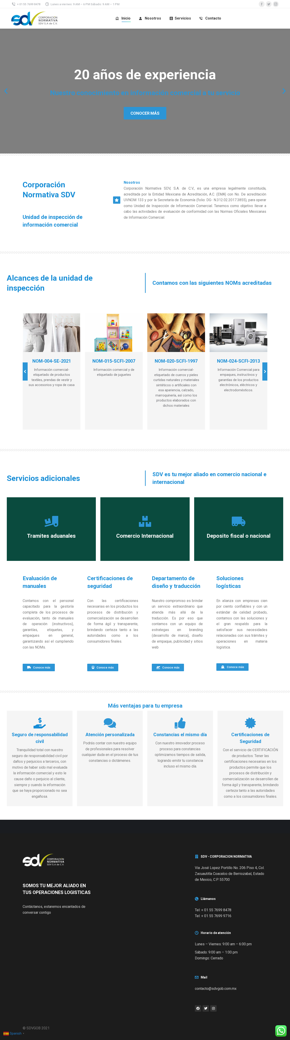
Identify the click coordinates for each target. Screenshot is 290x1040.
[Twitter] (206, 1008)
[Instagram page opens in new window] (276, 4)
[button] (6, 91)
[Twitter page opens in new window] (269, 4)
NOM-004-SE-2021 (51, 361)
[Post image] (51, 332)
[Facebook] (198, 1008)
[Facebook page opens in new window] (262, 4)
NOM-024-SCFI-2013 (238, 361)
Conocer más (145, 113)
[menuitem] (122, 18)
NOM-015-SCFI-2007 (113, 361)
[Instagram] (213, 1008)
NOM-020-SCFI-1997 (176, 361)
